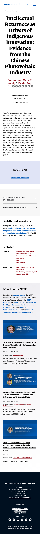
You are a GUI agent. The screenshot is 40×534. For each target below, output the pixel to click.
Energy (18, 260)
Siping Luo (14, 80)
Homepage (20, 504)
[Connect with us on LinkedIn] (14, 519)
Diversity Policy (20, 510)
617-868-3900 (20, 493)
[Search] (28, 4)
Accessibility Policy (20, 508)
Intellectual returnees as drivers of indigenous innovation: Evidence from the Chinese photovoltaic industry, (19, 230)
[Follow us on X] (10, 519)
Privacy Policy (20, 513)
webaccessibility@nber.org (20, 497)
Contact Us (20, 487)
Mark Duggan (18, 355)
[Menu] (34, 4)
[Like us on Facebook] (26, 519)
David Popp (25, 83)
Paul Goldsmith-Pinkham (22, 458)
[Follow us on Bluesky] (18, 519)
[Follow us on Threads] (22, 519)
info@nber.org (20, 495)
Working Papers (11, 11)
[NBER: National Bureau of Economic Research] (12, 5)
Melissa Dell (19, 404)
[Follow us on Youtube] (30, 519)
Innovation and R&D (23, 253)
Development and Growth (25, 251)
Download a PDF (20, 170)
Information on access (20, 178)
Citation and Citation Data (15, 207)
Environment (20, 262)
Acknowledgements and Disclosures (14, 198)
